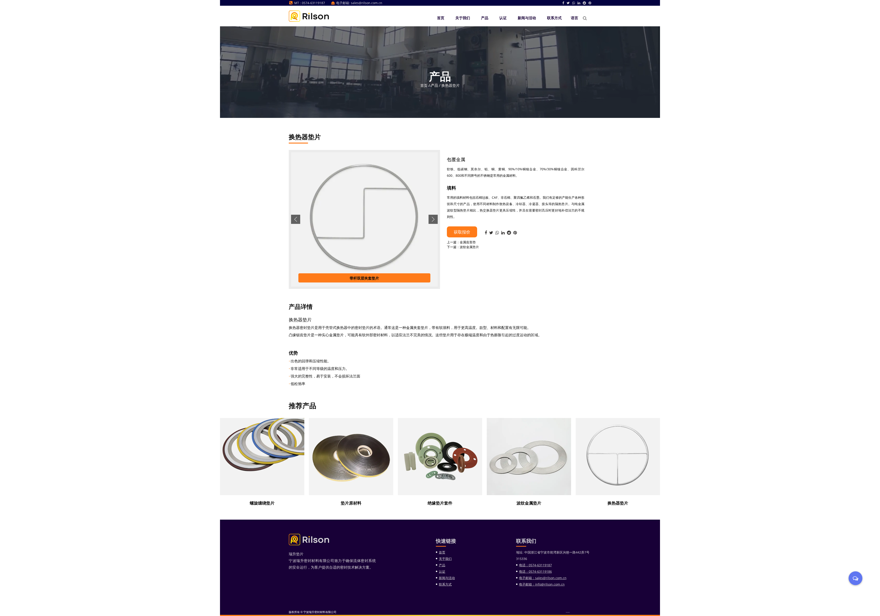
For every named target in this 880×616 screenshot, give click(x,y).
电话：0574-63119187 (535, 565)
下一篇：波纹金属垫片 (463, 247)
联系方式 (554, 18)
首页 (440, 18)
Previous (295, 219)
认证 (503, 18)
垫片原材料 (351, 503)
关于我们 (462, 18)
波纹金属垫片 (529, 503)
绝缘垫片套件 (440, 503)
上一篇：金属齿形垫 (461, 242)
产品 (484, 18)
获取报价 (462, 232)
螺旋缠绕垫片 (262, 503)
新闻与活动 (527, 18)
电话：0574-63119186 (535, 571)
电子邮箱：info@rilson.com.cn (542, 584)
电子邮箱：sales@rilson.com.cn (542, 578)
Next (433, 219)
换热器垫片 (618, 503)
